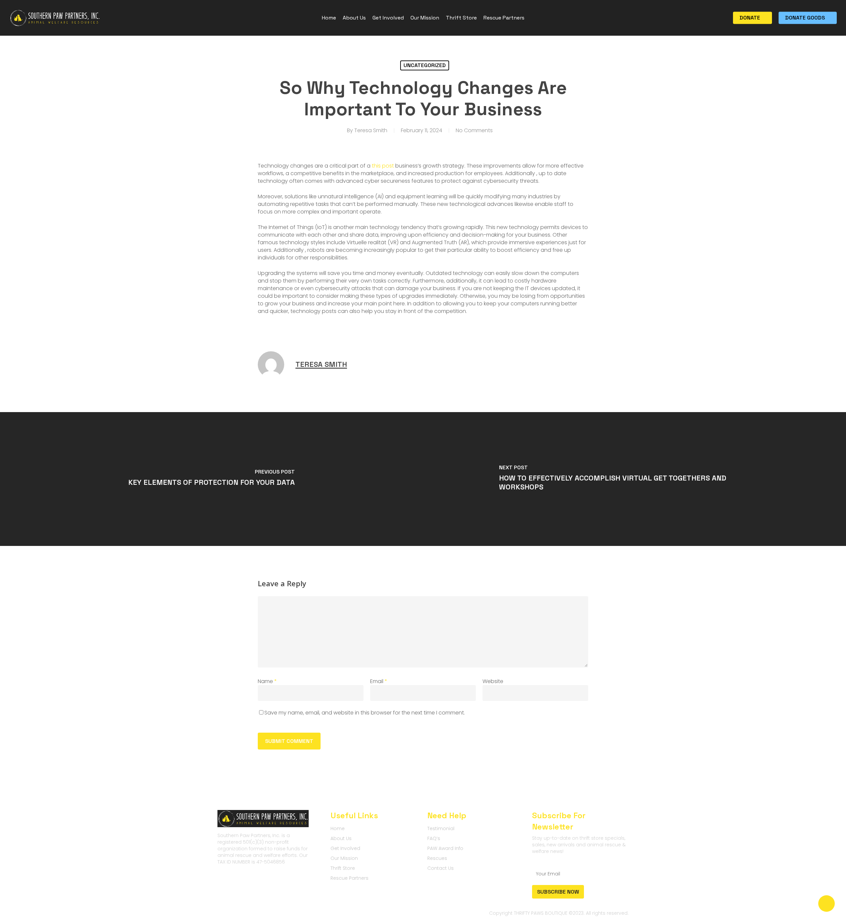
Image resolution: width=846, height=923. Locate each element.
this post (383, 166)
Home (337, 828)
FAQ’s (433, 838)
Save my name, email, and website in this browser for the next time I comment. (364, 712)
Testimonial (440, 828)
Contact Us (440, 868)
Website (492, 681)
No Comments (474, 130)
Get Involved (345, 848)
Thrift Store (342, 868)
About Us (341, 838)
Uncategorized (425, 65)
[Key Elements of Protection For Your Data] (211, 479)
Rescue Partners (349, 878)
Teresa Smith (370, 130)
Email (378, 681)
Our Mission (344, 858)
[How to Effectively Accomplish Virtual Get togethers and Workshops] (634, 479)
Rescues (437, 858)
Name (267, 681)
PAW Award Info (445, 848)
